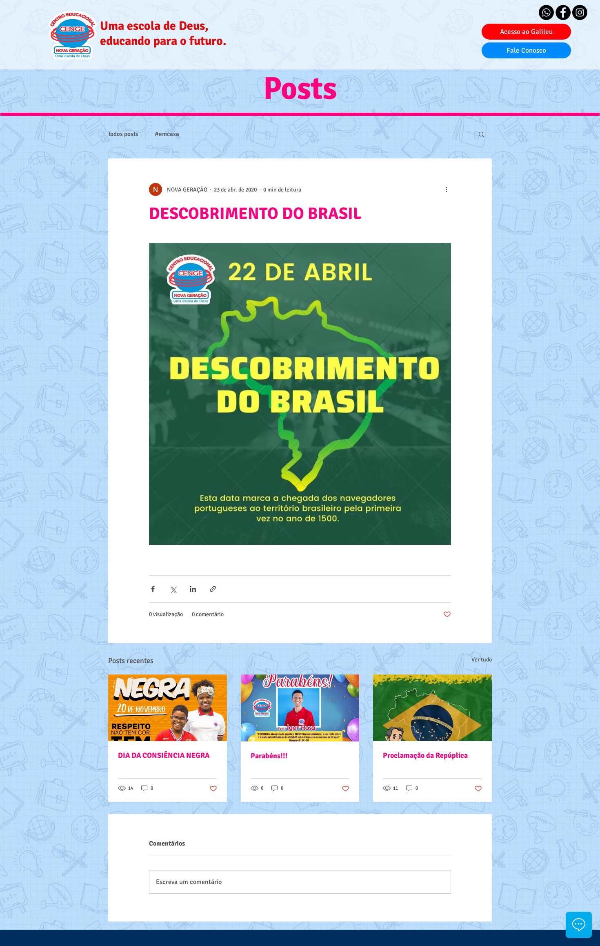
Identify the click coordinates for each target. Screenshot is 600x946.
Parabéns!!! (269, 755)
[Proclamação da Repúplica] (432, 707)
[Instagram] (579, 12)
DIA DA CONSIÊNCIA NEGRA (163, 755)
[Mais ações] (446, 189)
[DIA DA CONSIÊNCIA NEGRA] (167, 707)
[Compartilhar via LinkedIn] (193, 589)
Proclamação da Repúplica (425, 755)
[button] (481, 134)
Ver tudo (481, 659)
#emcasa (167, 134)
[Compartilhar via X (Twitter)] (173, 589)
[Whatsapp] (546, 12)
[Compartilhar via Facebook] (153, 589)
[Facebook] (563, 12)
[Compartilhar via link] (213, 589)
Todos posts (123, 134)
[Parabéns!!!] (300, 707)
